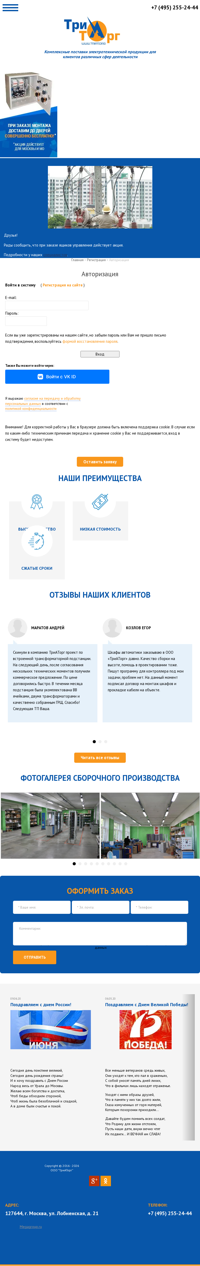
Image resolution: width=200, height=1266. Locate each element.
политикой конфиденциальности (31, 408)
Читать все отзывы (100, 757)
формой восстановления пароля (90, 341)
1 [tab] (94, 741)
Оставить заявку (100, 462)
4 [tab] (91, 863)
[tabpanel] (52, 670)
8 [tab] (114, 863)
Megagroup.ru (31, 1226)
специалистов (55, 254)
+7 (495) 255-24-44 (170, 1213)
